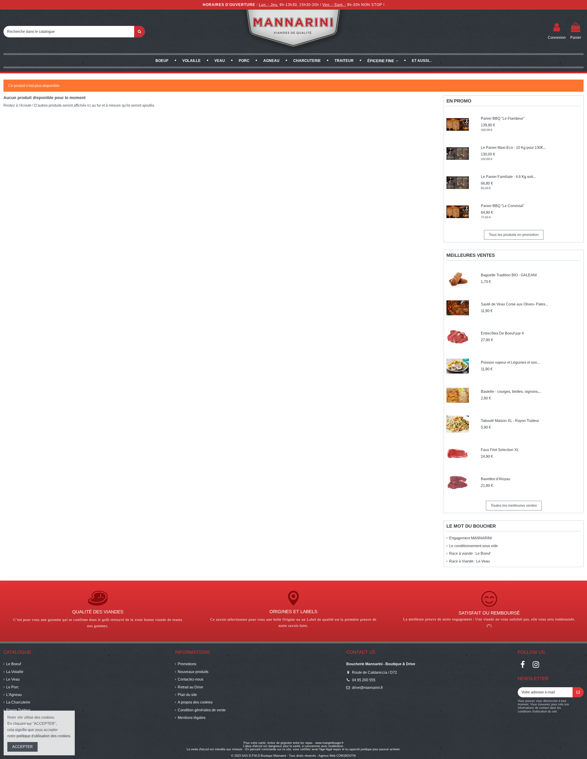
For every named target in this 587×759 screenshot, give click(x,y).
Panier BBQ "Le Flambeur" (503, 118)
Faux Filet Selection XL (500, 450)
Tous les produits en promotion (514, 235)
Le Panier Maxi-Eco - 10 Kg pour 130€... (513, 148)
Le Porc (12, 687)
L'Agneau (14, 695)
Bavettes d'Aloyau (495, 479)
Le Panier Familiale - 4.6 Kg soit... (508, 177)
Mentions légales (191, 718)
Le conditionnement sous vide (473, 546)
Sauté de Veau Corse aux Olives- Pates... (514, 304)
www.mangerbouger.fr (329, 743)
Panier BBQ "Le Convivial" (502, 206)
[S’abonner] (578, 692)
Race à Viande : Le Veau (469, 561)
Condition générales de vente (202, 710)
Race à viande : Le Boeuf (469, 553)
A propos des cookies (195, 702)
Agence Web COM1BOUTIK (337, 755)
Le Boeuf (13, 664)
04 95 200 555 (363, 680)
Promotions (187, 664)
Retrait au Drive (190, 687)
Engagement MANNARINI (470, 538)
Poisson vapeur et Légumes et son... (510, 362)
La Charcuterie (18, 702)
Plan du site (187, 695)
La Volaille (14, 672)
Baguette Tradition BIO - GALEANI (509, 275)
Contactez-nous (190, 679)
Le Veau (13, 679)
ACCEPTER (22, 747)
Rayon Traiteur (18, 710)
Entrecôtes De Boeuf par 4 (502, 333)
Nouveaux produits (193, 672)
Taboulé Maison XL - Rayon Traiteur (510, 421)
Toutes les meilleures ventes (514, 505)
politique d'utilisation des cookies (43, 736)
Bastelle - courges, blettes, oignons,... (511, 391)
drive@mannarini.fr (367, 688)
